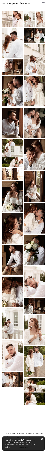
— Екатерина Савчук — (16, 3)
